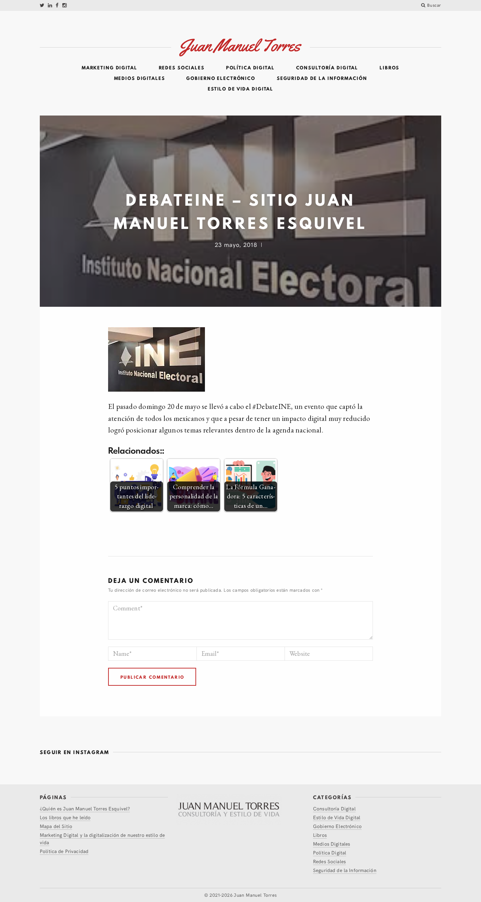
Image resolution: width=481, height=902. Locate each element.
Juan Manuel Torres (255, 895)
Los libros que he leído (65, 817)
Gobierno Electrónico (220, 78)
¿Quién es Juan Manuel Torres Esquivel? (85, 808)
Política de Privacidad (64, 851)
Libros (389, 68)
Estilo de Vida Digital (240, 89)
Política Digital (250, 68)
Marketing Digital (109, 68)
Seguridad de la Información (322, 78)
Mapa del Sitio (56, 826)
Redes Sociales (182, 68)
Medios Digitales (139, 78)
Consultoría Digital (327, 68)
